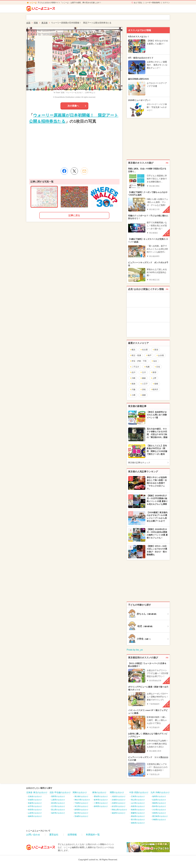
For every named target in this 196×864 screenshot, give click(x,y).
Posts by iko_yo (135, 650)
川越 (133, 389)
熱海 (133, 384)
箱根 (156, 384)
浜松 (144, 389)
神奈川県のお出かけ (82, 800)
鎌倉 (144, 378)
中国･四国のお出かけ (138, 792)
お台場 (161, 355)
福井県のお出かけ (58, 813)
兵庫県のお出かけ (118, 803)
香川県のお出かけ (138, 820)
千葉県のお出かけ (81, 803)
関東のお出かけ (80, 792)
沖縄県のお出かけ (159, 820)
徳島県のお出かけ (138, 823)
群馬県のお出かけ (81, 810)
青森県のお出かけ (35, 803)
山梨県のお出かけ (58, 800)
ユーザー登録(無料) (152, 3)
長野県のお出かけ (58, 796)
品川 (133, 372)
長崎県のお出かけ (159, 803)
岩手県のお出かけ (35, 806)
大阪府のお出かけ (118, 796)
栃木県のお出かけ (81, 813)
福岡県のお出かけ (159, 796)
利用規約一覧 (93, 834)
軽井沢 (155, 389)
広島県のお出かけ (138, 796)
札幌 (148, 367)
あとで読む (138, 3)
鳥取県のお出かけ (138, 806)
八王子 (145, 384)
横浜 (133, 350)
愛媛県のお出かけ (138, 813)
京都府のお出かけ (118, 800)
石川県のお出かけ (58, 806)
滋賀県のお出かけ (118, 813)
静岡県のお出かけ (101, 806)
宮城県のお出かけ (35, 800)
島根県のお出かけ (138, 810)
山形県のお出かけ (35, 813)
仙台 (155, 361)
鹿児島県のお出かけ (160, 816)
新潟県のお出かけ (58, 803)
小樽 (133, 395)
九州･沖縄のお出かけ (160, 792)
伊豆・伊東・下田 (139, 361)
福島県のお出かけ (35, 816)
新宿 (154, 372)
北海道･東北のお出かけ (36, 792)
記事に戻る (74, 215)
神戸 (149, 355)
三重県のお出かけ (101, 803)
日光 (158, 367)
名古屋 (145, 350)
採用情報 (72, 834)
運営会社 (53, 834)
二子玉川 (135, 367)
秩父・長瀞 (136, 355)
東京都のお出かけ (81, 796)
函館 (144, 395)
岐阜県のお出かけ (101, 800)
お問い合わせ (33, 834)
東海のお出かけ (99, 792)
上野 (154, 378)
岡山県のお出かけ (138, 800)
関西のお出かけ (117, 792)
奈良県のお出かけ (118, 806)
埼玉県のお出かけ (81, 806)
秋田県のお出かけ (35, 810)
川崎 (133, 378)
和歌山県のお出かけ (119, 810)
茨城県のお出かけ (81, 816)
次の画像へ (73, 105)
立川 (144, 372)
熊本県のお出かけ (159, 806)
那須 (156, 350)
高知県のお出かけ (138, 816)
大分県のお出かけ (159, 810)
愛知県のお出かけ (101, 796)
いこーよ (33, 3)
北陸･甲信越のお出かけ (60, 792)
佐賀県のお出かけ (159, 800)
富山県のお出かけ (58, 810)
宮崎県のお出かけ (159, 813)
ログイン (166, 3)
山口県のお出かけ (138, 803)
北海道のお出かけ (35, 796)
